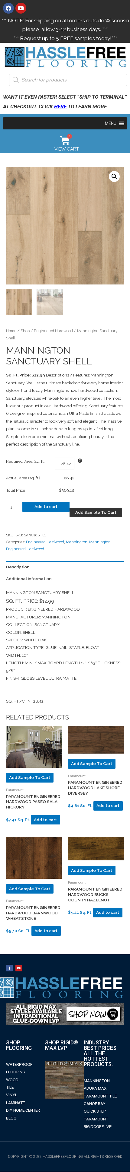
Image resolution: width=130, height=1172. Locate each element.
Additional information (28, 578)
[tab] (65, 567)
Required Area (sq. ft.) (26, 461)
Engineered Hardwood (53, 331)
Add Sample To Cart (95, 512)
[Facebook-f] (9, 968)
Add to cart (45, 506)
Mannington (76, 542)
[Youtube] (20, 8)
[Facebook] (8, 8)
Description (17, 566)
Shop (25, 331)
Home (11, 331)
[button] (110, 123)
